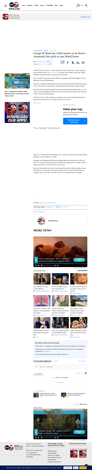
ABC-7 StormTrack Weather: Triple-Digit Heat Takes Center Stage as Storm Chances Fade (17, 94)
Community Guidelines (37, 446)
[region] (60, 382)
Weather (29, 5)
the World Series (54, 72)
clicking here (47, 351)
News (23, 5)
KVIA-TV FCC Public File (34, 450)
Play (56, 5)
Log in (79, 361)
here (67, 354)
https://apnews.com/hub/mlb (47, 202)
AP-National (49, 207)
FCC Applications (31, 452)
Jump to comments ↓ (39, 211)
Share (61, 5)
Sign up (84, 361)
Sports (42, 5)
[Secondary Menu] (7, 5)
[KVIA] (14, 5)
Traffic (36, 5)
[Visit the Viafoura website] (83, 404)
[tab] (38, 373)
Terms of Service (31, 444)
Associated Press (39, 61)
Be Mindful (49, 5)
